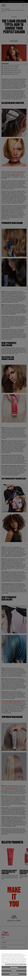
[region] (14, 963)
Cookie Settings (14, 967)
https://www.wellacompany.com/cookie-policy (15, 964)
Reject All (14, 970)
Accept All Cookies (14, 974)
